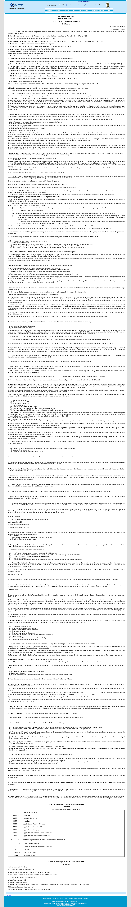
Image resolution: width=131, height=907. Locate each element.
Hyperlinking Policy (47, 898)
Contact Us (89, 5)
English (96, 4)
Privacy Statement (64, 898)
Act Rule (67, 10)
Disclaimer (86, 898)
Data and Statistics (83, 10)
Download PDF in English (116, 26)
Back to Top (8, 895)
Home (73, 5)
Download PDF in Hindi (117, 29)
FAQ (80, 5)
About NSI (49, 10)
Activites (58, 10)
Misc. (109, 10)
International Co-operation (98, 10)
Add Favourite (52, 5)
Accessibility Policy (78, 898)
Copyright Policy (55, 898)
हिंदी (99, 4)
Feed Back (71, 898)
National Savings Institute (72, 1)
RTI (74, 10)
